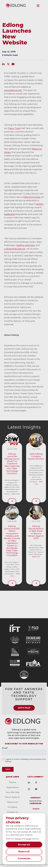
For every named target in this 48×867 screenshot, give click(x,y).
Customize (24, 858)
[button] (38, 5)
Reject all (24, 851)
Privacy (18, 839)
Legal (28, 839)
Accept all (24, 844)
